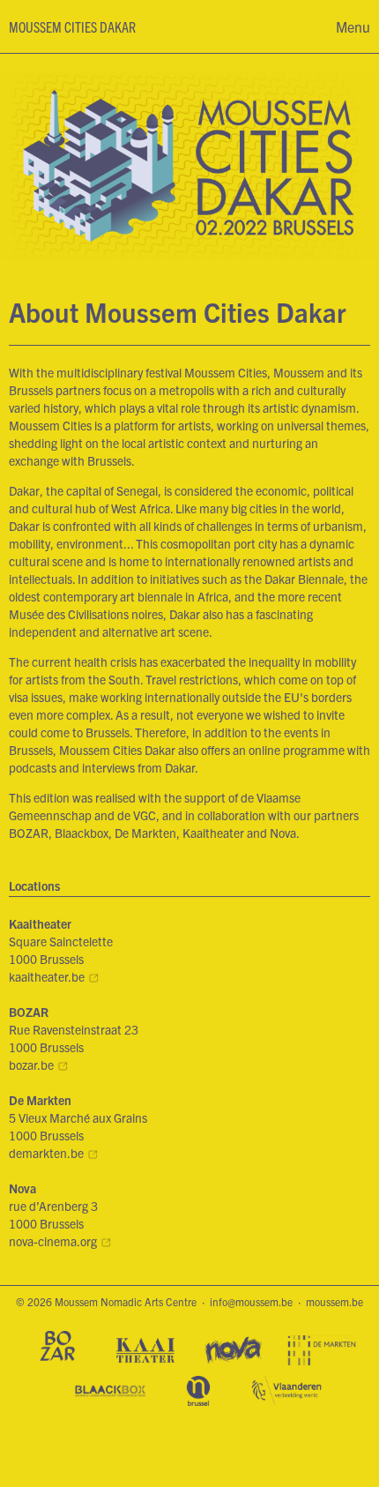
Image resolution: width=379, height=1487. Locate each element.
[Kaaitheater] (145, 1351)
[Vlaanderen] (286, 1392)
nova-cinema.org (53, 1241)
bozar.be (31, 1064)
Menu (353, 26)
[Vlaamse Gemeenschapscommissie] (198, 1392)
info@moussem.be (251, 1301)
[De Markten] (321, 1351)
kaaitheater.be (47, 976)
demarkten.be (46, 1153)
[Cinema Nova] (233, 1351)
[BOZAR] (57, 1347)
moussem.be (334, 1301)
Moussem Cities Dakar (72, 26)
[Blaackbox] (110, 1392)
